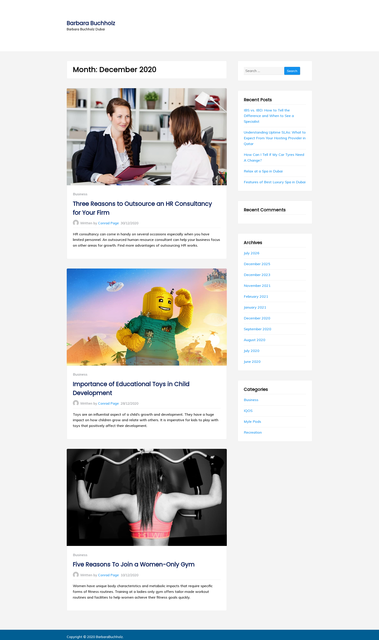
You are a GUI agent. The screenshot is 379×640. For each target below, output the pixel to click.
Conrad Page (108, 223)
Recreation (253, 432)
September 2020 (257, 329)
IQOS (248, 410)
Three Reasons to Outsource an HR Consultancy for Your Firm (142, 208)
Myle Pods (252, 421)
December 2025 (257, 264)
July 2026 (251, 253)
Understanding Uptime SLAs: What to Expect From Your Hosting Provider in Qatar (275, 138)
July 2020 (251, 350)
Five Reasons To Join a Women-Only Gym (134, 564)
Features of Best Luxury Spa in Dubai (275, 182)
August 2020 (254, 340)
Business (80, 194)
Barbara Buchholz (91, 23)
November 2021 (257, 285)
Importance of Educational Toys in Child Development (131, 388)
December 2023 (257, 274)
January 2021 (255, 307)
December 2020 (257, 318)
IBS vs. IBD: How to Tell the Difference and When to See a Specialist (269, 116)
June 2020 (252, 361)
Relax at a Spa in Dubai (263, 171)
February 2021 (256, 296)
